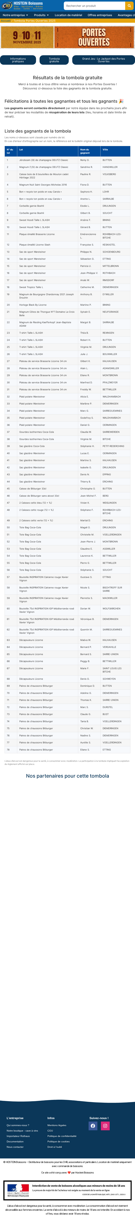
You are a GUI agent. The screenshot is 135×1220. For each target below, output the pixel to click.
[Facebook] (93, 1126)
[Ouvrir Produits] (47, 15)
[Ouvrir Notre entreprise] (27, 15)
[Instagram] (105, 1126)
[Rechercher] (129, 6)
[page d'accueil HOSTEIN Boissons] (22, 5)
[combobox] (94, 6)
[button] (67, 783)
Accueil (6, 20)
